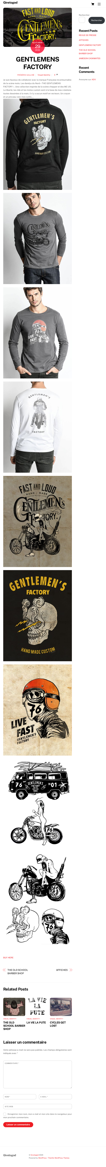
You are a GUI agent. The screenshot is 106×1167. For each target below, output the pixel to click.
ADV (94, 79)
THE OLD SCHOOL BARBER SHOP (17, 972)
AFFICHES (61, 970)
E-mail (44, 1097)
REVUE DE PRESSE (87, 35)
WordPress (42, 1158)
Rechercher (84, 15)
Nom (7, 1097)
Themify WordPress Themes (58, 1158)
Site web (9, 1107)
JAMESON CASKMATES (89, 58)
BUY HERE (8, 957)
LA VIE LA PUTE (36, 1022)
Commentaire (12, 1063)
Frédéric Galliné (25, 75)
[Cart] (92, 4)
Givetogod (35, 1155)
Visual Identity (44, 75)
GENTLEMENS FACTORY (37, 63)
